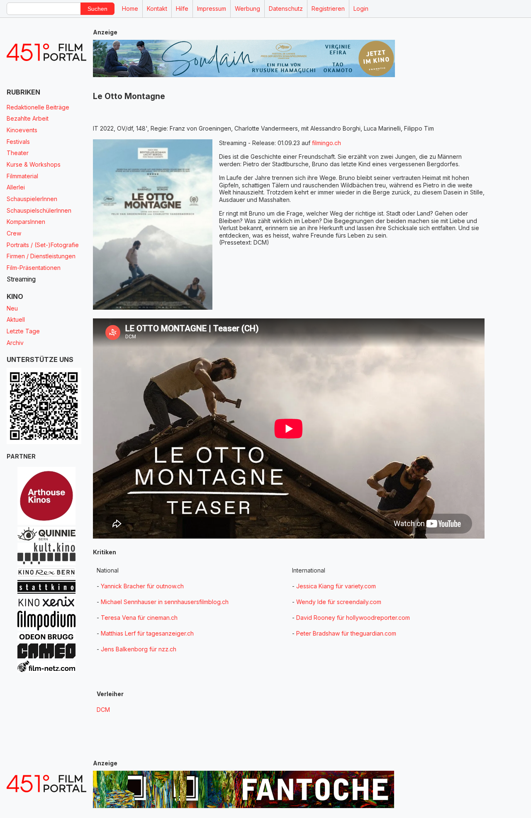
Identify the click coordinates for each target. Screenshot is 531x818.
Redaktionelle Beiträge (38, 107)
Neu (12, 308)
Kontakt (157, 8)
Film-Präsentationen (34, 267)
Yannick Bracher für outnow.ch (142, 586)
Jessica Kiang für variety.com (336, 586)
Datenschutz (286, 8)
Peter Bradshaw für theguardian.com (346, 633)
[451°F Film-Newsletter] (46, 52)
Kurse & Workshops (34, 164)
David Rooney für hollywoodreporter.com (353, 617)
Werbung (247, 8)
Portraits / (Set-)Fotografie (43, 244)
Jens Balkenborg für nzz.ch (138, 649)
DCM (103, 709)
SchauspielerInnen (32, 198)
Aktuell (16, 319)
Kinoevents (22, 130)
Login (360, 8)
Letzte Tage (23, 331)
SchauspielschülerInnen (39, 210)
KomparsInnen (26, 221)
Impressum (211, 8)
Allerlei (16, 187)
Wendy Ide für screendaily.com (338, 601)
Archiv (15, 342)
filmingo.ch (326, 142)
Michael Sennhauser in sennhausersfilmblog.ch (165, 601)
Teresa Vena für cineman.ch (139, 617)
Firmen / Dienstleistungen (41, 256)
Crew (14, 233)
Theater (18, 152)
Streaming (21, 279)
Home (130, 8)
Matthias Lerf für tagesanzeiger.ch (147, 633)
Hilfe (182, 8)
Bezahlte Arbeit (28, 118)
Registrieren (328, 8)
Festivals (18, 141)
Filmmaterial (22, 176)
